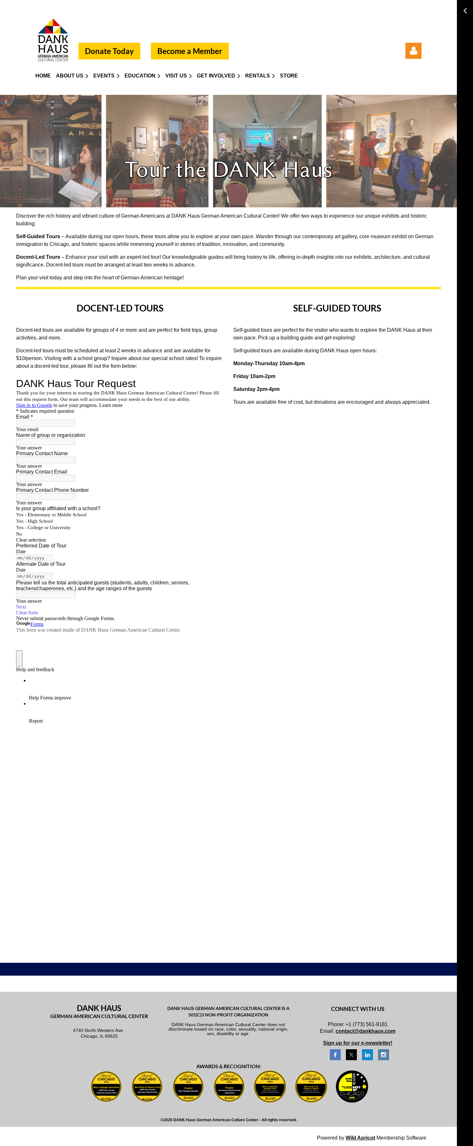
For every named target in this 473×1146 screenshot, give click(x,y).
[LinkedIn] (367, 1054)
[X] (351, 1054)
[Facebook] (335, 1054)
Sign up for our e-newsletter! (357, 1043)
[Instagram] (383, 1054)
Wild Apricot (360, 1138)
